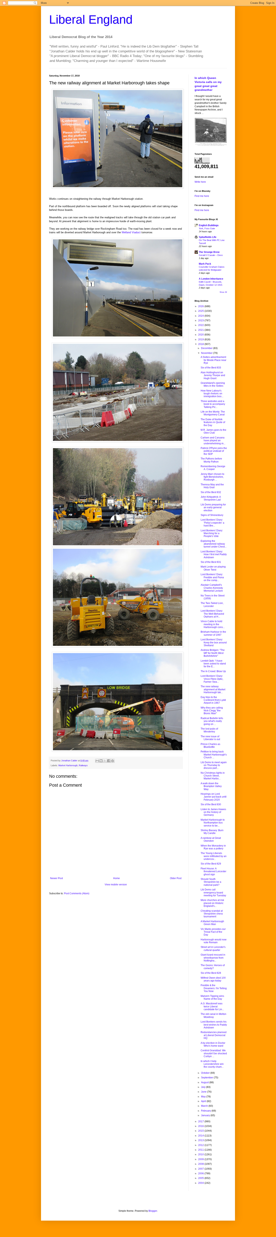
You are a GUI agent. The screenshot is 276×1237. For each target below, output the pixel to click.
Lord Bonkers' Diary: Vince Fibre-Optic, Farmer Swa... (212, 679)
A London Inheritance (211, 278)
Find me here (202, 196)
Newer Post (56, 878)
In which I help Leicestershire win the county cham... (212, 1064)
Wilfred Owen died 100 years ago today (213, 979)
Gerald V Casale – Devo (211, 255)
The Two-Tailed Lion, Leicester (212, 604)
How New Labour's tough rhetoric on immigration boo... (212, 393)
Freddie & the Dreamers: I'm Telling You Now (214, 988)
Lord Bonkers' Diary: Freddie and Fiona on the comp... (212, 577)
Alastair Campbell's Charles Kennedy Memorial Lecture (212, 587)
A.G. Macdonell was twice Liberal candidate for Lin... (212, 1006)
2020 (201, 334)
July (203, 1087)
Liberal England (91, 19)
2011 (201, 1149)
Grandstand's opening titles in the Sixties (213, 384)
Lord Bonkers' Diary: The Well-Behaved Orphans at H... (212, 613)
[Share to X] (105, 761)
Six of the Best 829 (211, 863)
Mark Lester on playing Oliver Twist (213, 568)
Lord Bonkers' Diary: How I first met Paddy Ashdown (214, 554)
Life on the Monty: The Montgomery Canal (213, 413)
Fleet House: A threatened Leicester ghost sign (213, 871)
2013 (201, 1140)
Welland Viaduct (131, 232)
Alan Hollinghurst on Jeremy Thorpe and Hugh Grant (213, 375)
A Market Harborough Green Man (212, 923)
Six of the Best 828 (211, 973)
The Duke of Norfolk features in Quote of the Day (213, 422)
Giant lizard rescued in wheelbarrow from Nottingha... (213, 957)
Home (116, 878)
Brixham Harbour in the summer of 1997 (213, 633)
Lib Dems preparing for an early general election (213, 507)
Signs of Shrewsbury (212, 515)
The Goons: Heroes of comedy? (213, 967)
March (205, 1105)
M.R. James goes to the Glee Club (213, 431)
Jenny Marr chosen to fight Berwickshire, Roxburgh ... (212, 477)
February (206, 1110)
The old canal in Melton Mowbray (213, 1015)
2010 (201, 1154)
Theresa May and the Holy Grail (212, 486)
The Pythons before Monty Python (211, 460)
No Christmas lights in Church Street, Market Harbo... (213, 775)
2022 (201, 325)
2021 (201, 330)
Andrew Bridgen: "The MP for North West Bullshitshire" (213, 653)
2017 (201, 1121)
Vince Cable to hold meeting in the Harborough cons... (213, 624)
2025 (201, 311)
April (204, 1101)
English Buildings (209, 225)
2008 (201, 1164)
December (207, 348)
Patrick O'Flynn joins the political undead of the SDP (214, 451)
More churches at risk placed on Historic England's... (212, 903)
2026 (201, 306)
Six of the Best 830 (211, 804)
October (205, 1073)
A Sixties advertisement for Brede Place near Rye (213, 360)
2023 (201, 320)
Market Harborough (68, 765)
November (207, 353)
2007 (201, 1168)
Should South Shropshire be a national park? (211, 882)
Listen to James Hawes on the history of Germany (213, 812)
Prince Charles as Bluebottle (210, 745)
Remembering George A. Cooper (213, 468)
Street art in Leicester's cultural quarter (213, 948)
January (206, 1115)
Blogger (153, 1210)
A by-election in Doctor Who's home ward (213, 1044)
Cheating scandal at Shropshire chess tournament (212, 913)
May (203, 1096)
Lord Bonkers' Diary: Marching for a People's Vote (212, 533)
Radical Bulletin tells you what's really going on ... (212, 721)
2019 (201, 339)
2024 (201, 315)
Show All (223, 292)
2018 (201, 344)
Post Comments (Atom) (76, 893)
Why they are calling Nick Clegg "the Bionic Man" (212, 710)
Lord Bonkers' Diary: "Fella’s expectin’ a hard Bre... (212, 522)
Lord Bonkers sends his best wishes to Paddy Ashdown (214, 1024)
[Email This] (97, 761)
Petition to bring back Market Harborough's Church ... (214, 754)
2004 (201, 1183)
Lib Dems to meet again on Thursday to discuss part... (214, 765)
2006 (201, 1173)
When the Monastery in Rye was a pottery (213, 847)
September (207, 1077)
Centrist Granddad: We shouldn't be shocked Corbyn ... (214, 1053)
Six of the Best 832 (211, 492)
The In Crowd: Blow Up (213, 671)
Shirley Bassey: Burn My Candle (212, 832)
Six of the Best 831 (211, 562)
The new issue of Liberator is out (210, 738)
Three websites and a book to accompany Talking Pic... (213, 404)
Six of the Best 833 (211, 367)
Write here (200, 181)
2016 (201, 1126)
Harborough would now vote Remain (213, 941)
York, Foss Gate (207, 228)
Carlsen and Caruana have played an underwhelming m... (213, 440)
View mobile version (116, 884)
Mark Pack (205, 263)
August (205, 1082)
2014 (201, 1135)
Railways (83, 765)
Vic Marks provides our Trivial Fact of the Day (213, 932)
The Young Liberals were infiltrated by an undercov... (213, 856)
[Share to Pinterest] (113, 761)
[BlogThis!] (101, 761)
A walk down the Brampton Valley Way (211, 786)
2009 (201, 1159)
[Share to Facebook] (109, 761)
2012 (201, 1145)
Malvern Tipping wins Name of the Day (212, 997)
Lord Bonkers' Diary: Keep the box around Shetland (214, 642)
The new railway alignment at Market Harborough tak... (213, 689)
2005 (201, 1178)
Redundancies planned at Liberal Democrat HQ (213, 1035)
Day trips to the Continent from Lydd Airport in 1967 (213, 700)
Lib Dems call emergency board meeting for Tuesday (213, 892)
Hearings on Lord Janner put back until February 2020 (213, 796)
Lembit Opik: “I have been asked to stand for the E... (213, 663)
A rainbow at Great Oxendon (211, 839)
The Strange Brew (209, 252)
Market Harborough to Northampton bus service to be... (213, 822)
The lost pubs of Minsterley (209, 730)
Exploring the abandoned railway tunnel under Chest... (213, 544)
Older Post (175, 878)
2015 (201, 1130)
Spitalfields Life (207, 237)
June (204, 1091)
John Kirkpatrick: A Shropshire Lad (211, 498)
